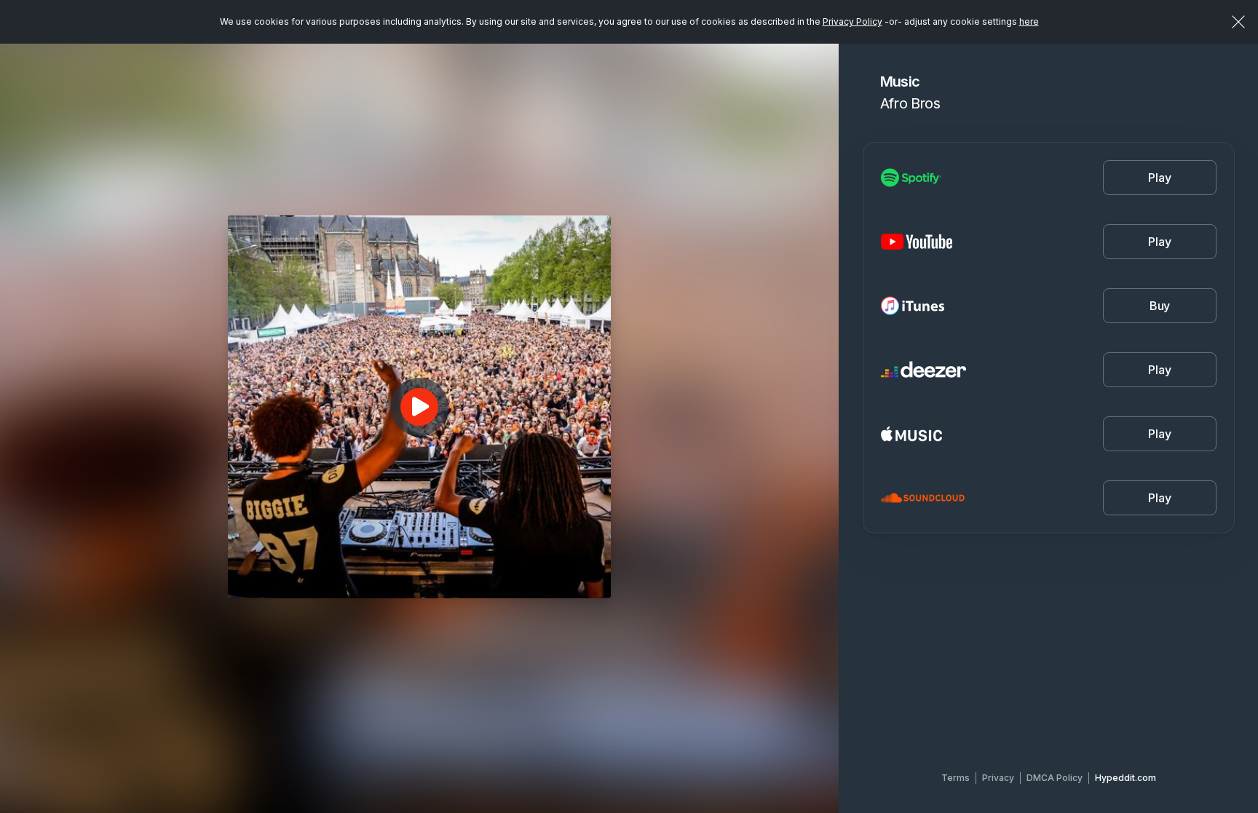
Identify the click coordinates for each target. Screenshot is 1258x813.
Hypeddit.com (1125, 777)
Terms (955, 777)
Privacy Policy (852, 21)
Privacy (998, 777)
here (1029, 21)
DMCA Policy (1054, 777)
